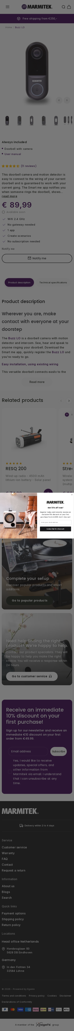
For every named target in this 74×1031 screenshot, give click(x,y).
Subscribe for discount (55, 529)
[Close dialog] (72, 494)
